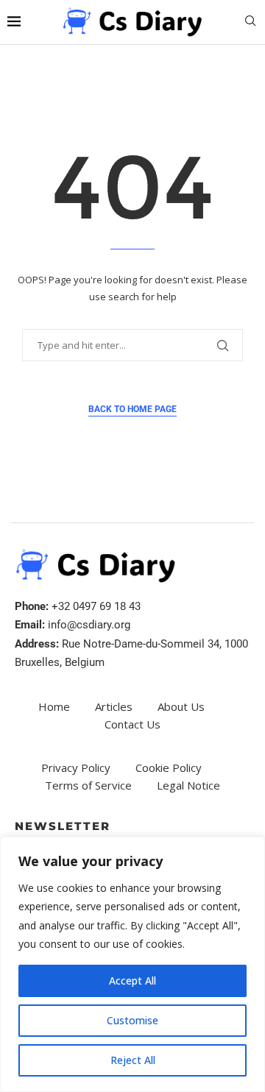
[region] (132, 964)
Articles (113, 706)
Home (54, 706)
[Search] (250, 22)
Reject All (132, 1060)
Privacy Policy (75, 767)
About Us (181, 706)
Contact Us (132, 724)
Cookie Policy (168, 767)
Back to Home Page (132, 409)
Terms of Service (88, 785)
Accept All (132, 981)
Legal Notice (188, 785)
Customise (132, 1020)
